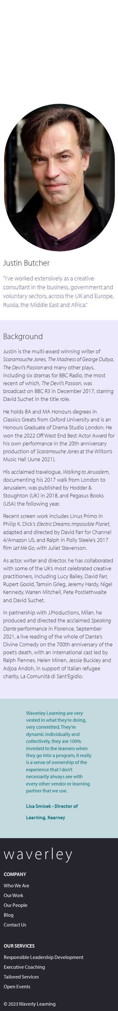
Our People (15, 905)
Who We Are (16, 885)
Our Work (13, 895)
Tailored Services (21, 976)
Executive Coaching (24, 967)
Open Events (17, 986)
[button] (111, 13)
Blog (9, 915)
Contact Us (15, 924)
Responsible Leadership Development (43, 957)
